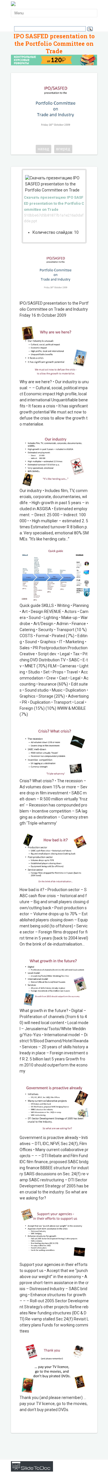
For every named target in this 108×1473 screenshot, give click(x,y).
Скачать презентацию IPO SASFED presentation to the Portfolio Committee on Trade (54, 203)
